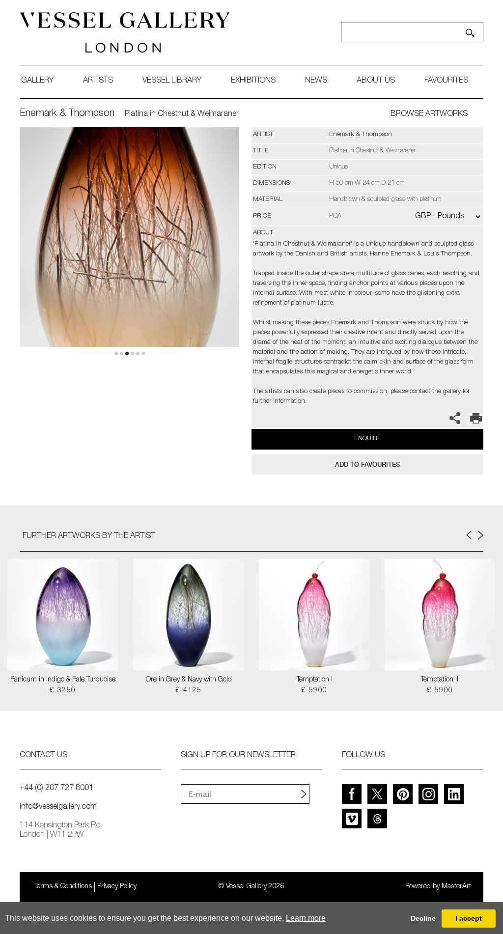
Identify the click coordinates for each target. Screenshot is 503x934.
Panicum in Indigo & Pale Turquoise (62, 680)
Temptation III (440, 680)
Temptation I (315, 680)
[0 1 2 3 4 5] (129, 248)
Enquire (367, 439)
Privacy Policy (117, 886)
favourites (446, 81)
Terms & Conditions (63, 886)
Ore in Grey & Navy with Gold (189, 680)
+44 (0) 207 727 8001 (56, 788)
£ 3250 (63, 690)
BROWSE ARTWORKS (429, 114)
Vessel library (171, 81)
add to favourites (367, 464)
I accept (468, 918)
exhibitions (253, 81)
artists (98, 81)
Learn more (306, 918)
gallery (37, 81)
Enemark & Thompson (67, 114)
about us (376, 81)
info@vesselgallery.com (58, 807)
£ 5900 (314, 690)
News (316, 81)
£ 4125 (188, 690)
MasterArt (456, 886)
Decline (423, 918)
